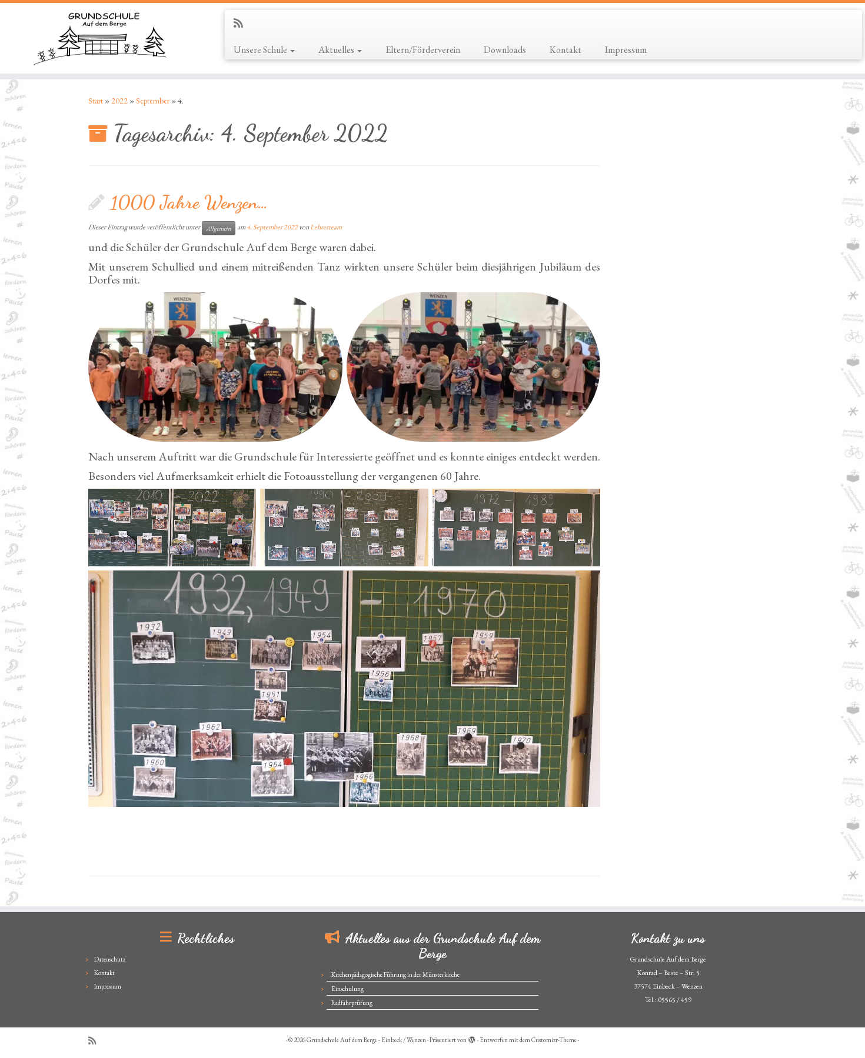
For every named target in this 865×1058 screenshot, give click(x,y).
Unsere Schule (261, 50)
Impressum (626, 50)
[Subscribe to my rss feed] (242, 23)
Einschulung (347, 988)
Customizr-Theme (554, 1040)
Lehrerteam (326, 227)
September (152, 100)
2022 (119, 100)
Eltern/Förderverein (422, 50)
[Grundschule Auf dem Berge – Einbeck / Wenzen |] (99, 38)
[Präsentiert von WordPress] (472, 1038)
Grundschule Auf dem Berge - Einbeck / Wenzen (366, 1040)
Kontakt (565, 50)
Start (95, 100)
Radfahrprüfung (351, 1003)
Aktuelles (337, 50)
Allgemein (218, 228)
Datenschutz (109, 959)
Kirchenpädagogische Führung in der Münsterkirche (395, 974)
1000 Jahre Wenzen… (189, 202)
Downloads (505, 50)
